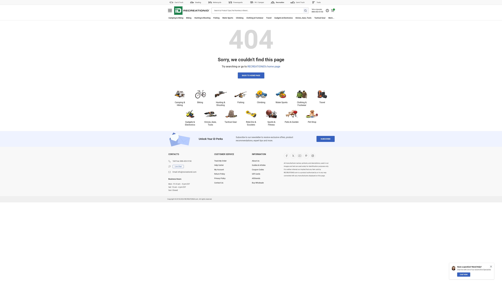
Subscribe (325, 139)
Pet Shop (312, 122)
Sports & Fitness (271, 123)
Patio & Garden (292, 122)
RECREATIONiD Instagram (312, 155)
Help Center (219, 165)
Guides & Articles (259, 165)
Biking (188, 18)
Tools (319, 2)
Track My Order (220, 161)
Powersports (238, 2)
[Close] (491, 267)
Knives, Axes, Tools (303, 18)
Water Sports (227, 18)
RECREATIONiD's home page (263, 66)
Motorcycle (217, 2)
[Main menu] (170, 10)
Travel (269, 18)
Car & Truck (179, 2)
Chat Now (464, 274)
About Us (255, 161)
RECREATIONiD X (293, 155)
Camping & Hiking (176, 18)
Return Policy (219, 174)
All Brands (256, 178)
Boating (198, 2)
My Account (219, 170)
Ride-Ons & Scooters (251, 123)
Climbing (239, 18)
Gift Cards (256, 174)
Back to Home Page (251, 75)
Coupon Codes (258, 170)
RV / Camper (259, 2)
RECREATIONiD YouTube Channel (299, 155)
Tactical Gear (320, 18)
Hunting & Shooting (202, 18)
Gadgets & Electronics (283, 18)
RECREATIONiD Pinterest (306, 155)
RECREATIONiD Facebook (286, 155)
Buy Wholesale (258, 183)
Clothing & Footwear (254, 18)
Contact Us (218, 183)
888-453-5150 (317, 12)
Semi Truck (300, 2)
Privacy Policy (220, 178)
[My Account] (327, 10)
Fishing (216, 18)
